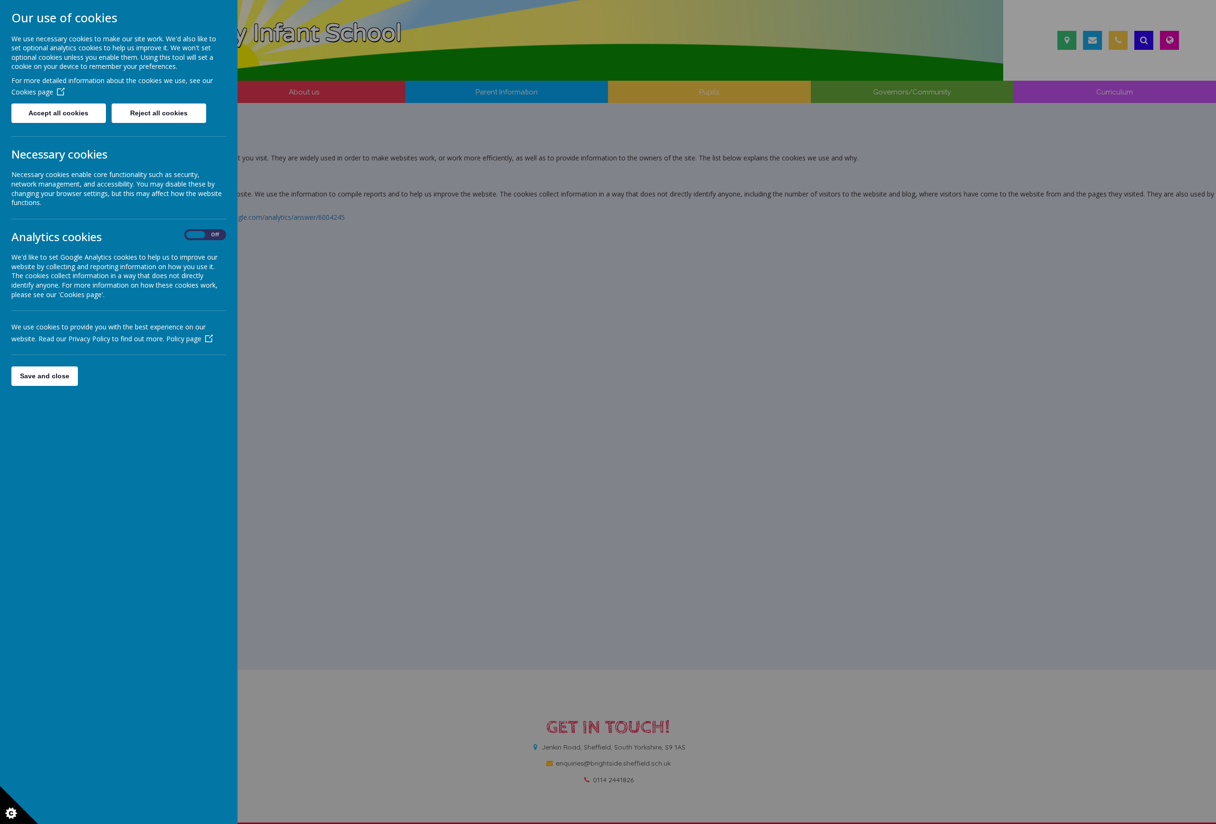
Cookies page (32, 91)
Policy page (183, 338)
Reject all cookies (159, 113)
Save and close (44, 376)
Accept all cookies (58, 113)
